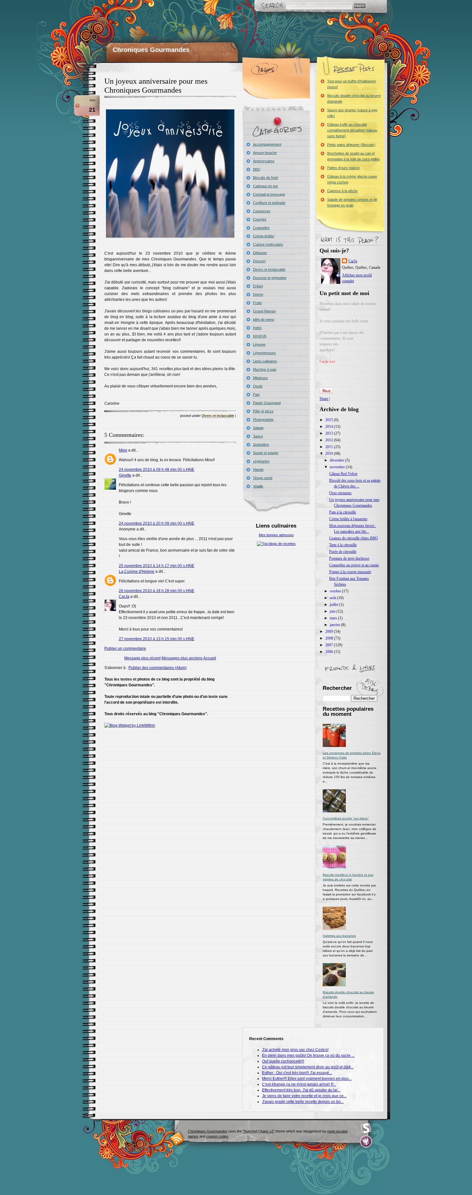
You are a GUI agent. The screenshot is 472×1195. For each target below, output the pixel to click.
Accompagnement (267, 144)
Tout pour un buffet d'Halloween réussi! (351, 84)
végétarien (261, 461)
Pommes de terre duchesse (349, 558)
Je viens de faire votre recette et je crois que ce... (304, 1096)
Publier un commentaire (125, 648)
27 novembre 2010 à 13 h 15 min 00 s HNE (156, 639)
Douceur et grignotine (269, 278)
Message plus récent (142, 658)
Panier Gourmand (267, 403)
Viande (258, 469)
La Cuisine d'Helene (136, 571)
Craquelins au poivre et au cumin (354, 565)
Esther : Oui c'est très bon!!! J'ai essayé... (297, 1073)
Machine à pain (264, 369)
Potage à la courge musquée (350, 572)
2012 (329, 440)
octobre (336, 591)
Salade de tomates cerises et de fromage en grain (352, 202)
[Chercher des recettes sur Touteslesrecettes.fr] (276, 544)
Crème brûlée (263, 236)
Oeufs (258, 386)
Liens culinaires (265, 361)
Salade (258, 428)
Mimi (123, 450)
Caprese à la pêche (342, 191)
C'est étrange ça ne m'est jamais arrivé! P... (299, 1084)
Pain (256, 394)
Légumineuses (264, 353)
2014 (329, 426)
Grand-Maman (264, 311)
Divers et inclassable (218, 416)
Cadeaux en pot (265, 186)
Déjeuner (260, 253)
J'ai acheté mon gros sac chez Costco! (295, 1049)
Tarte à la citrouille (343, 545)
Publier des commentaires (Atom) (157, 667)
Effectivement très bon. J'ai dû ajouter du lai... (301, 1090)
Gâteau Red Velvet (343, 473)
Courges (260, 219)
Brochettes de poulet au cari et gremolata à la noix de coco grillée (353, 156)
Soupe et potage (265, 453)
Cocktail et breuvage (269, 194)
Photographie (263, 419)
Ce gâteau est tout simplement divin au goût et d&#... (308, 1067)
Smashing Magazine (366, 1128)
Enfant (258, 286)
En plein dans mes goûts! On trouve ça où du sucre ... (308, 1055)
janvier (335, 625)
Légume (259, 344)
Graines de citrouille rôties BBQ (353, 538)
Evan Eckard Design (366, 1142)
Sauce (258, 436)
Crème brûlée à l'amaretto (348, 519)
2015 (329, 420)
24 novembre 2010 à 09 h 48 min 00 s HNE (156, 469)
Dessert (259, 261)
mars (334, 618)
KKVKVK (260, 336)
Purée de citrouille (342, 551)
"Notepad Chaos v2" (259, 1131)
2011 (329, 447)
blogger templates (177, 1139)
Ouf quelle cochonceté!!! (283, 1061)
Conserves (261, 211)
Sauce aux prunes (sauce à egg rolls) (352, 113)
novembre (338, 467)
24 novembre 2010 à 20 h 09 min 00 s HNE (156, 523)
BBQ (256, 169)
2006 (329, 651)
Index (257, 328)
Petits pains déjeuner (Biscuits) (351, 145)
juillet (334, 604)
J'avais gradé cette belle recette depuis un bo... (303, 1101)
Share (323, 398)
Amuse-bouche (265, 153)
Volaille (258, 486)
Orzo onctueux (340, 493)
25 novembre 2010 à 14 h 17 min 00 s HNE (156, 566)
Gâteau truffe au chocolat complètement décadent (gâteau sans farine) (352, 130)
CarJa (124, 596)
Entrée (258, 294)
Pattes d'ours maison (343, 168)
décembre (337, 460)
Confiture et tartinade (269, 203)
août (333, 598)
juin (333, 611)
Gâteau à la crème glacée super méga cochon (352, 179)
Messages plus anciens (182, 658)
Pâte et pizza (263, 411)
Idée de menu (263, 319)
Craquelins (261, 228)
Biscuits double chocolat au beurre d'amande (354, 98)
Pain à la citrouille (342, 512)
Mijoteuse (260, 378)
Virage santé (263, 478)
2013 (329, 433)
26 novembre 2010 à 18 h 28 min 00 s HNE (156, 591)
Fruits (257, 303)
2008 (329, 638)
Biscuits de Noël (265, 178)
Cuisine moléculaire (268, 244)
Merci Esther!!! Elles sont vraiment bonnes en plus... (307, 1078)
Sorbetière (261, 444)
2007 (329, 645)
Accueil (209, 658)
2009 (329, 631)
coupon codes (217, 1136)
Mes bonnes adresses (276, 535)
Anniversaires (264, 161)
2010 (329, 453)
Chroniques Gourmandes (151, 49)
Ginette (125, 475)
